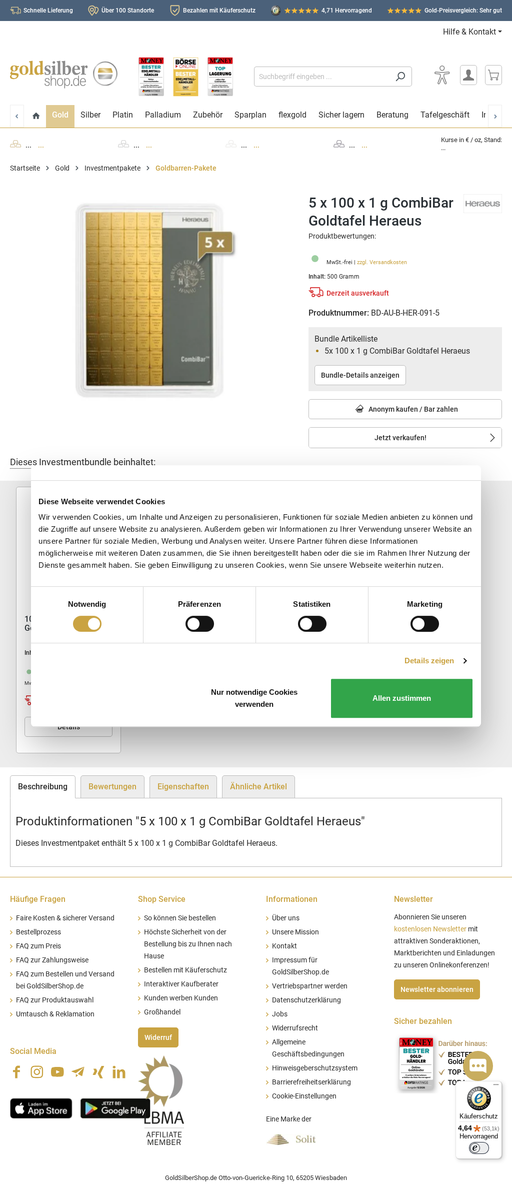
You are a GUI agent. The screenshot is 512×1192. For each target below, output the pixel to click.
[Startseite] (36, 116)
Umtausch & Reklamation (55, 1014)
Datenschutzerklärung (306, 1000)
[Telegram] (78, 1071)
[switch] (200, 624)
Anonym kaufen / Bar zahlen (412, 409)
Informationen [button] (292, 899)
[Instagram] (37, 1071)
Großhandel (162, 1012)
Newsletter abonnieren (437, 989)
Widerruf (158, 1037)
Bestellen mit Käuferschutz (185, 970)
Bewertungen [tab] (112, 786)
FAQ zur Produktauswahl (55, 1000)
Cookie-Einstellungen (304, 1096)
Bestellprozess (38, 932)
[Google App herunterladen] (115, 1106)
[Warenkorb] (493, 75)
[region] (149, 301)
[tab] (43, 786)
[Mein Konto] (468, 75)
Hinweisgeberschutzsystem (315, 1068)
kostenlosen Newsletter (430, 929)
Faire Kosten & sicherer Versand (65, 918)
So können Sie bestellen (180, 918)
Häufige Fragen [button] (38, 899)
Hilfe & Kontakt (469, 32)
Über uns (286, 918)
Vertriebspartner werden (310, 986)
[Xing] (98, 1071)
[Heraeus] (483, 203)
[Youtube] (57, 1071)
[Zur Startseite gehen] (64, 75)
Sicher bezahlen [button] (423, 1021)
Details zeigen (429, 660)
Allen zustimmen (401, 698)
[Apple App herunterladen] (41, 1106)
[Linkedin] (119, 1071)
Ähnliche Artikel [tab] (258, 786)
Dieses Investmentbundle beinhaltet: (83, 462)
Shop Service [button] (162, 899)
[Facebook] (16, 1071)
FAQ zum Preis (38, 946)
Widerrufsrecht (295, 1028)
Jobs (280, 1014)
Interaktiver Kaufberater (181, 984)
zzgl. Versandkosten (382, 262)
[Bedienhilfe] (442, 75)
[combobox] (321, 77)
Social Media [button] (33, 1051)
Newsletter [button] (413, 899)
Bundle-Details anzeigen (360, 375)
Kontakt (284, 946)
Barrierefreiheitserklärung (311, 1082)
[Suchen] (400, 77)
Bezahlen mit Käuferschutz (219, 10)
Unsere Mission (295, 932)
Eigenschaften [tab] (183, 786)
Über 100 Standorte (128, 10)
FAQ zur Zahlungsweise (52, 960)
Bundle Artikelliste (346, 339)
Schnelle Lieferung (48, 10)
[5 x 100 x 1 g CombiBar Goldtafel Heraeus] (149, 301)
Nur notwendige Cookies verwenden (254, 698)
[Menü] (496, 1087)
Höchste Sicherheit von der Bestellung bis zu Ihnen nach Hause (188, 944)
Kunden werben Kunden (181, 998)
